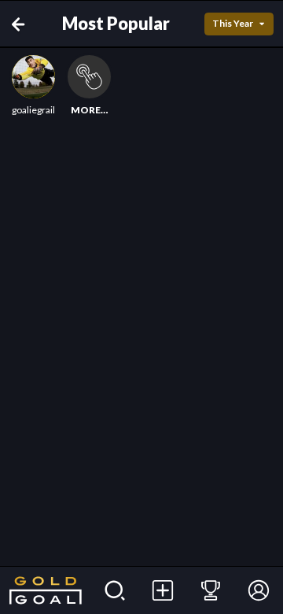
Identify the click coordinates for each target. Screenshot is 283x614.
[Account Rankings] (211, 590)
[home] (45, 590)
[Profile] (259, 590)
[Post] (163, 590)
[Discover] (115, 590)
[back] (21, 24)
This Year (232, 23)
